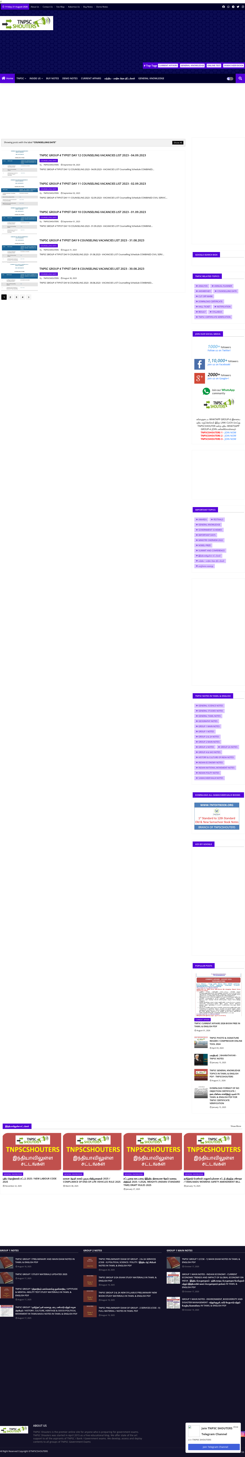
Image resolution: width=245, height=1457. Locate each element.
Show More (236, 1126)
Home (9, 78)
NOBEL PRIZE (204, 545)
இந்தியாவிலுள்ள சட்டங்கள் (209, 555)
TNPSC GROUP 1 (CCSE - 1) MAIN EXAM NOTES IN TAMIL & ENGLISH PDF (211, 1261)
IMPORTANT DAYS (207, 535)
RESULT (202, 311)
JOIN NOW (230, 432)
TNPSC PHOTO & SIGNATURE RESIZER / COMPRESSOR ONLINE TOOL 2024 (226, 1040)
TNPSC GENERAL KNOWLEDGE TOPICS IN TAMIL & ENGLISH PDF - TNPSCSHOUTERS (225, 1073)
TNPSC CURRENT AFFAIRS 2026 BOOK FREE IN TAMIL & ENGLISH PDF (217, 1025)
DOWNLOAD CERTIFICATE (210, 301)
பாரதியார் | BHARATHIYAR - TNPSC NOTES (223, 1057)
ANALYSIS (203, 286)
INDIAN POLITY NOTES (208, 772)
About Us (35, 6)
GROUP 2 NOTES (206, 747)
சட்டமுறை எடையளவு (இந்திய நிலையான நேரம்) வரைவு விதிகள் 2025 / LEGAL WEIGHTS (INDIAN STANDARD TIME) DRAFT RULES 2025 (152, 1182)
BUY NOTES (52, 78)
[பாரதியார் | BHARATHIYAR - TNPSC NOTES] (201, 1060)
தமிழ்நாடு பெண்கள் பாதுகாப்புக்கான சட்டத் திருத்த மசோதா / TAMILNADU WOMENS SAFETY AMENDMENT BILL (213, 1180)
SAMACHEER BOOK (233, 65)
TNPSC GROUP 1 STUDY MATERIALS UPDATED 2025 (41, 1274)
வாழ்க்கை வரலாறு (205, 566)
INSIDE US (35, 78)
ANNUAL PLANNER (223, 286)
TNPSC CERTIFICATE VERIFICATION (214, 317)
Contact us (48, 6)
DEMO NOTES (70, 78)
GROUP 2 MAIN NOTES (209, 741)
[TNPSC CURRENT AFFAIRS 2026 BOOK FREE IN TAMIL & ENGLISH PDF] (218, 994)
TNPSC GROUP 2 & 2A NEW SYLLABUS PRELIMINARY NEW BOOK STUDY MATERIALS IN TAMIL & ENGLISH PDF (128, 1294)
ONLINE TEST (213, 65)
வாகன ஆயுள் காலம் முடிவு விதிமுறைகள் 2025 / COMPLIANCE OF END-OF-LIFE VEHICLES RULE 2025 (91, 1180)
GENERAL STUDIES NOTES (210, 710)
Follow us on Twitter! (219, 350)
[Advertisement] (184, 37)
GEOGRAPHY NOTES (208, 721)
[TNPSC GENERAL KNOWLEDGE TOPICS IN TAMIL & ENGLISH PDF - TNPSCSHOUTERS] (201, 1075)
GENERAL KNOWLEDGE (192, 65)
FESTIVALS (218, 519)
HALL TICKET (204, 306)
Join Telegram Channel (215, 1446)
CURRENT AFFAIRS (168, 65)
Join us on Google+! (218, 378)
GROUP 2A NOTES (229, 747)
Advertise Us (74, 6)
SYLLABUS (217, 311)
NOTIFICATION (223, 306)
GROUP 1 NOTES (206, 731)
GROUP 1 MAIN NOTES (209, 726)
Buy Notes (88, 6)
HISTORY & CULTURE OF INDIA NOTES (216, 757)
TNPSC (20, 78)
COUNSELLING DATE (227, 291)
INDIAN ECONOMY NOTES (210, 762)
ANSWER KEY (204, 291)
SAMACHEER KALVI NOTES (210, 778)
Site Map (60, 6)
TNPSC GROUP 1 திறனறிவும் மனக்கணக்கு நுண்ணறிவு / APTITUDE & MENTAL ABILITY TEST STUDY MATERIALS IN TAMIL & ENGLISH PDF (46, 1292)
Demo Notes (102, 6)
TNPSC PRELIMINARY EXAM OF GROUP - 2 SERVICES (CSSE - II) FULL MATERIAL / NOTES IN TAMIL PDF (129, 1309)
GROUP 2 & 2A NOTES (208, 736)
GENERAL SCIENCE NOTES (210, 705)
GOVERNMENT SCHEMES (210, 529)
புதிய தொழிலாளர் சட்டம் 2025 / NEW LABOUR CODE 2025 (29, 1180)
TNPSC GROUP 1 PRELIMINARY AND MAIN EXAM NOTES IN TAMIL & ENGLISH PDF (45, 1261)
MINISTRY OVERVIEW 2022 (210, 540)
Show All (178, 142)
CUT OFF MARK (205, 296)
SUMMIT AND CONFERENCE (211, 550)
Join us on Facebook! (219, 364)
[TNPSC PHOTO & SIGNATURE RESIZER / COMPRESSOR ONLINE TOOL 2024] (201, 1042)
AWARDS (202, 519)
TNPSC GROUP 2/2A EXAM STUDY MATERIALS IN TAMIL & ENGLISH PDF (128, 1279)
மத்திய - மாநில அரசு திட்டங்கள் (119, 78)
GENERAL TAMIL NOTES (209, 716)
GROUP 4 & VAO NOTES (209, 752)
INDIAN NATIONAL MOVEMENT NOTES (216, 767)
